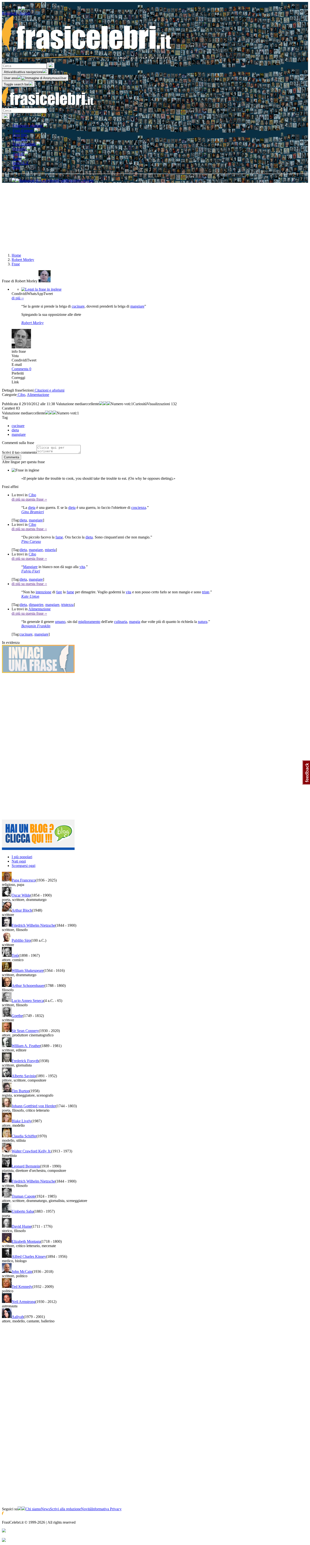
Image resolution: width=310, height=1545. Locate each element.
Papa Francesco (24, 880)
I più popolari (22, 857)
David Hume (21, 1226)
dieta (31, 507)
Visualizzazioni (158, 404)
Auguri (18, 154)
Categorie (9, 395)
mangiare (137, 306)
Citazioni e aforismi (28, 126)
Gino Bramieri (32, 512)
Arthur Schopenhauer (28, 985)
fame (59, 537)
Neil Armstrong (23, 1302)
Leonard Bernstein (26, 1166)
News (45, 1509)
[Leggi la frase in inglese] (41, 289)
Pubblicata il (11, 404)
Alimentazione (38, 395)
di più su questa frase (29, 499)
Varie (17, 159)
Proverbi (20, 149)
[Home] (48, 106)
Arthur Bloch (22, 910)
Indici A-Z (21, 163)
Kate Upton (30, 596)
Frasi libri (20, 139)
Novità (86, 1509)
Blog (16, 167)
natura (202, 622)
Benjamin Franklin (35, 626)
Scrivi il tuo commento (19, 452)
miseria (50, 550)
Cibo (21, 395)
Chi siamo (33, 1509)
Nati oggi (19, 861)
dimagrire (36, 605)
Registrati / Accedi (16, 13)
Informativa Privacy (106, 1509)
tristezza (67, 605)
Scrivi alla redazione (65, 1509)
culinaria (120, 622)
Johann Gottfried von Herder (34, 1106)
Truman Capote (23, 1196)
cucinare (78, 306)
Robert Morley (32, 323)
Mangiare (30, 567)
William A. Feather (26, 1046)
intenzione (43, 592)
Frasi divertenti (24, 144)
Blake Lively (21, 1121)
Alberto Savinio (24, 1076)
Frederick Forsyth (25, 1061)
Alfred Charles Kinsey (29, 1256)
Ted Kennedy (22, 1287)
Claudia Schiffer (24, 1136)
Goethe (17, 1016)
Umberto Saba (23, 1211)
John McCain (22, 1271)
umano (60, 622)
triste (205, 592)
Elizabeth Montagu (26, 1241)
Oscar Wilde (21, 895)
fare (59, 592)
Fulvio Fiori (30, 571)
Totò (15, 955)
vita (82, 567)
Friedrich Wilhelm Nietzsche (33, 925)
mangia (134, 622)
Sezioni (28, 390)
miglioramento (89, 622)
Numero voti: (121, 404)
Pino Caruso (31, 541)
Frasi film (20, 135)
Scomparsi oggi (23, 866)
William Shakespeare (28, 970)
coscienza (138, 507)
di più (18, 298)
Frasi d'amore (23, 130)
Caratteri (8, 408)
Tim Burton (20, 1091)
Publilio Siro (21, 940)
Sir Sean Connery (25, 1031)
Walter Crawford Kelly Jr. (31, 1151)
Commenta (21, 369)
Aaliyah (18, 1317)
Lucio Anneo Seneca (28, 1001)
